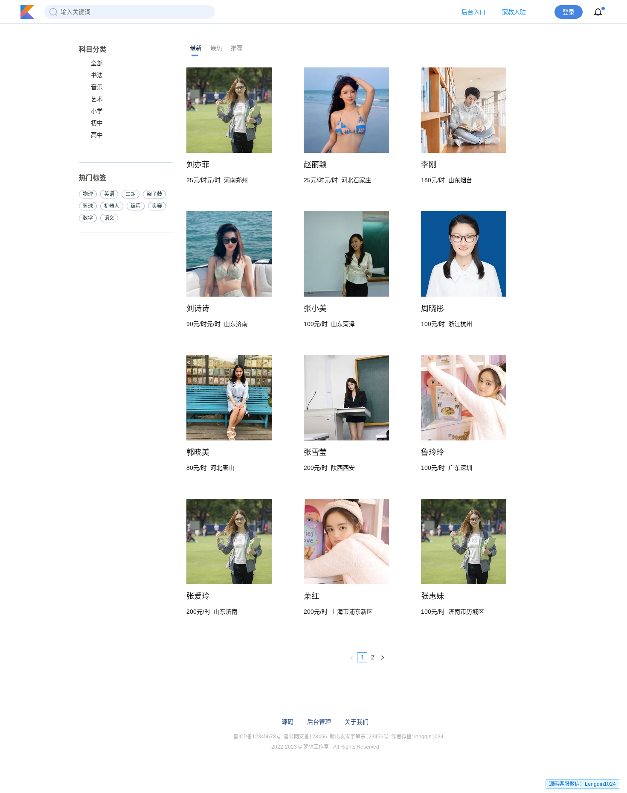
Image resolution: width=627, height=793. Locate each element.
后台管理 (319, 721)
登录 (569, 12)
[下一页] (382, 657)
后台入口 (473, 12)
